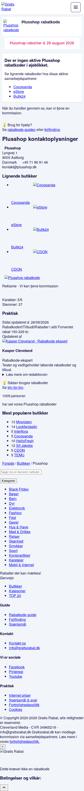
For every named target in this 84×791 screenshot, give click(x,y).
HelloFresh (25, 440)
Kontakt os (17, 643)
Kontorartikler (19, 555)
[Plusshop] (11, 25)
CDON (19, 450)
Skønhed (16, 541)
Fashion (15, 512)
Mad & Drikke (19, 531)
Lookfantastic (26, 426)
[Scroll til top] (4, 787)
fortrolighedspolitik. (25, 741)
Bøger (14, 493)
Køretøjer (16, 560)
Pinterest (16, 671)
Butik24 (19, 96)
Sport (13, 550)
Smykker (16, 545)
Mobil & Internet (21, 564)
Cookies (15, 709)
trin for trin (15, 387)
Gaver (14, 522)
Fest (12, 517)
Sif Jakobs (24, 445)
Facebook (17, 666)
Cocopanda (22, 86)
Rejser (14, 536)
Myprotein (24, 421)
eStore (18, 91)
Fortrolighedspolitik (24, 704)
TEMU (19, 454)
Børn (13, 498)
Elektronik (17, 508)
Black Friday (19, 489)
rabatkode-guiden (22, 129)
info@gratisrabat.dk (24, 647)
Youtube (15, 676)
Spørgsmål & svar (23, 700)
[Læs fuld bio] (34, 341)
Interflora (21, 431)
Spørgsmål (17, 624)
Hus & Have (18, 527)
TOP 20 (15, 595)
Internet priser (20, 695)
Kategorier (8, 480)
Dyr (12, 503)
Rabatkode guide (22, 614)
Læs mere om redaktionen (26, 374)
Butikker (15, 586)
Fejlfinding (17, 619)
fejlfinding (52, 129)
